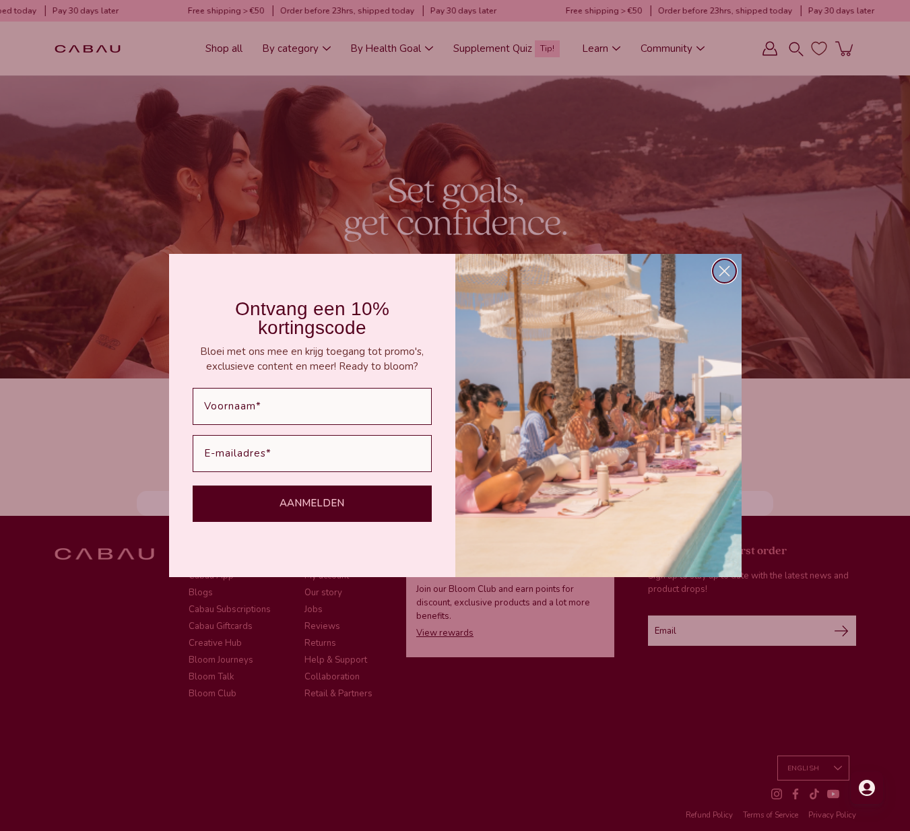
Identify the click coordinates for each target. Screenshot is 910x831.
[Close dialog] (724, 271)
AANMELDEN (312, 503)
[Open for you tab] (867, 788)
